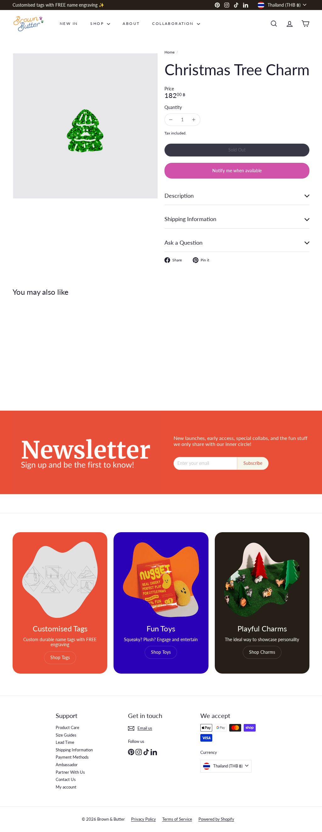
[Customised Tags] (60, 580)
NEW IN (69, 23)
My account (66, 786)
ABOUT (131, 23)
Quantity (173, 107)
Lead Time (65, 742)
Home (169, 52)
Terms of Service (177, 819)
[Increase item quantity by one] (193, 119)
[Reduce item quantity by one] (170, 119)
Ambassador (67, 764)
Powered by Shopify (216, 819)
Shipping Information (74, 749)
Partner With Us (70, 772)
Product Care (67, 727)
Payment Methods (72, 757)
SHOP (97, 23)
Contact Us (66, 779)
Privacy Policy (143, 819)
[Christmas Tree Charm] (35, 349)
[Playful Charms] (262, 580)
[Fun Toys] (161, 580)
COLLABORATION (173, 23)
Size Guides (66, 735)
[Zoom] (85, 125)
